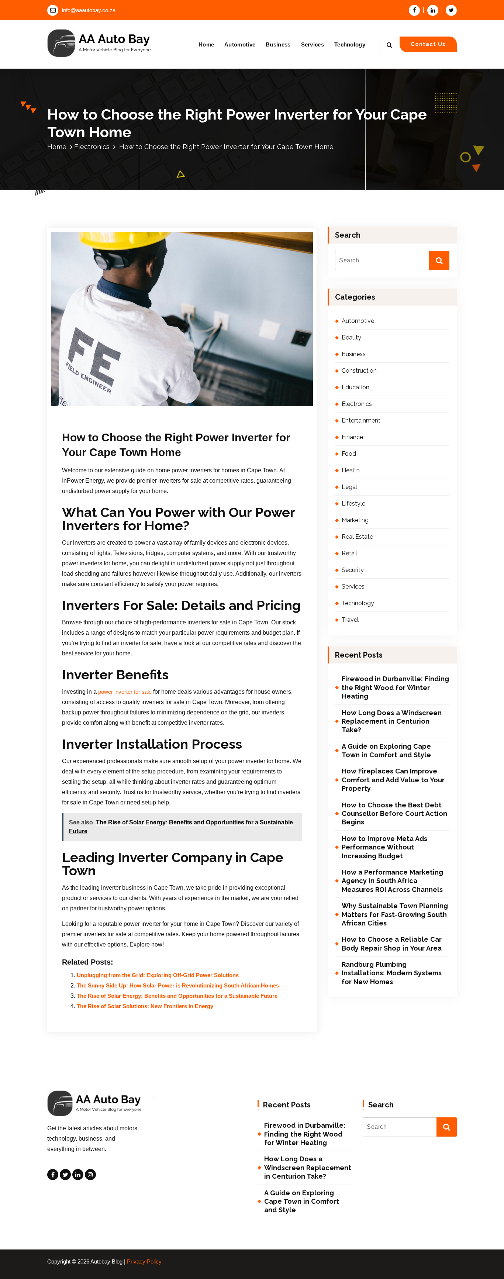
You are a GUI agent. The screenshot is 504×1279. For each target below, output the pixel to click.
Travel (350, 619)
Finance (352, 437)
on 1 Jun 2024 (100, 408)
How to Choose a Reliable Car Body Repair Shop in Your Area (392, 943)
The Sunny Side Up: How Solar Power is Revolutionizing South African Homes (178, 986)
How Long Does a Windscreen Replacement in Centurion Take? (392, 721)
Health (351, 470)
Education (355, 387)
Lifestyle (353, 503)
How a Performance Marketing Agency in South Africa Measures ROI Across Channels (392, 880)
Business (278, 44)
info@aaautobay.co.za (88, 10)
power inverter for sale (125, 692)
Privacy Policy (144, 1262)
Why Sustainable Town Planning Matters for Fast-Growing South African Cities (395, 914)
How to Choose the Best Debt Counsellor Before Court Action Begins (394, 813)
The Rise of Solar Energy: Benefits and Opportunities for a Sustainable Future (177, 996)
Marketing (355, 520)
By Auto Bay (145, 408)
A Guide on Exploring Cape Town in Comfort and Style (386, 750)
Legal (349, 486)
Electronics (92, 147)
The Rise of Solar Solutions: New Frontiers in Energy (145, 1006)
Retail (349, 553)
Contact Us (428, 44)
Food (349, 453)
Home (206, 44)
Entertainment (361, 420)
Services (312, 44)
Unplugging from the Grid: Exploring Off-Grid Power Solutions (158, 975)
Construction (359, 370)
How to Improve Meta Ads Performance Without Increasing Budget (384, 847)
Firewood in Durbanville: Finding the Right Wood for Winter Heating (395, 687)
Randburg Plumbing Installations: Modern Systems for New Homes (392, 973)
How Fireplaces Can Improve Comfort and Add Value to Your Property (393, 779)
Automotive (239, 44)
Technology (349, 44)
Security (353, 569)
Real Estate (357, 536)
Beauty (351, 337)
